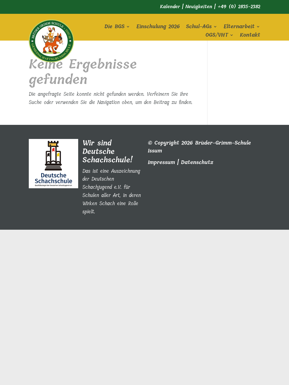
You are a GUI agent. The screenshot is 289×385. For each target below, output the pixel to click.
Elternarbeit (239, 28)
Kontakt (250, 36)
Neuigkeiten (198, 6)
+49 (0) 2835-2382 (239, 6)
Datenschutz (197, 162)
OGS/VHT (216, 36)
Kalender (170, 6)
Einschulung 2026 (158, 28)
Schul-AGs (199, 28)
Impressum (161, 162)
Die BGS (114, 28)
